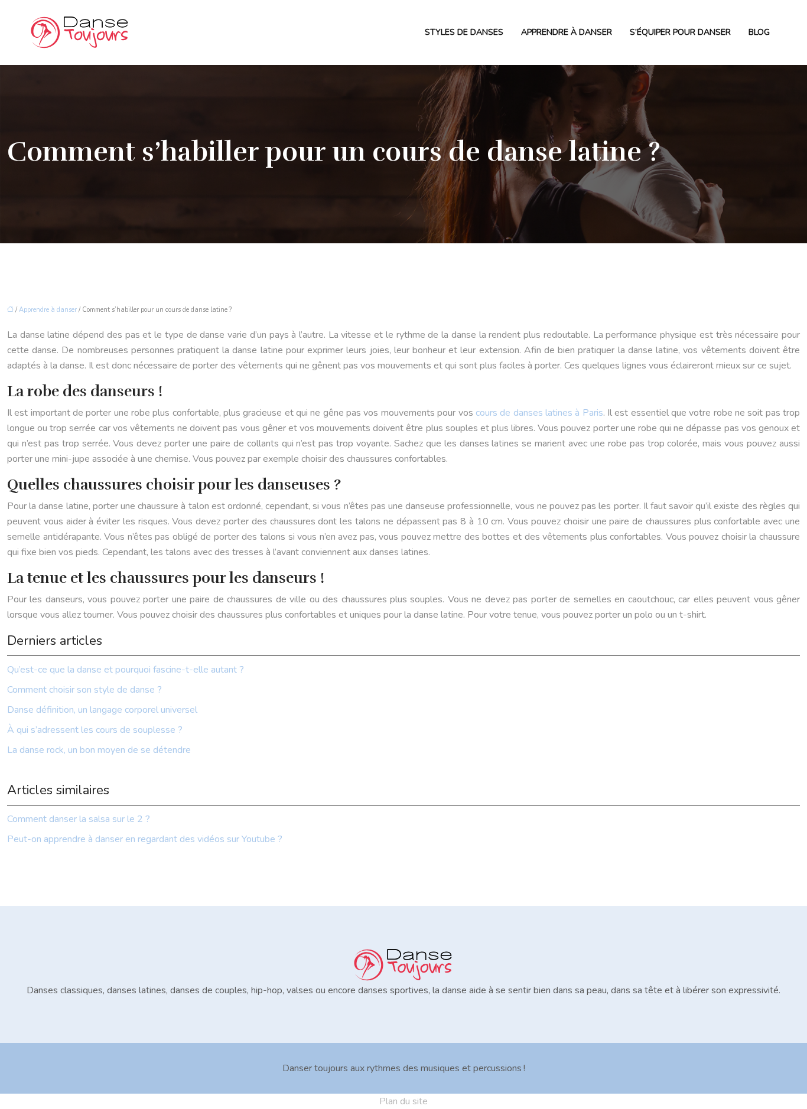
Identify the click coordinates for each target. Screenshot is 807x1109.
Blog (759, 32)
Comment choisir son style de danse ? (84, 689)
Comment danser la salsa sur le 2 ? (78, 819)
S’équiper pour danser (680, 32)
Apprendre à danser (566, 32)
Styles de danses (464, 32)
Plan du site (403, 1101)
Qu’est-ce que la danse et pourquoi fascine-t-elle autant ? (125, 669)
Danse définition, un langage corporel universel (102, 709)
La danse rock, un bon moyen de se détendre (99, 749)
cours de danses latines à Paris (539, 412)
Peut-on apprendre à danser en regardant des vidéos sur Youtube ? (144, 839)
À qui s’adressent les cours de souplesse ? (95, 729)
